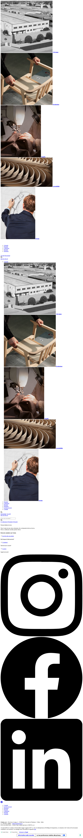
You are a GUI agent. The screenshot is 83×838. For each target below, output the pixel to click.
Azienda (6, 245)
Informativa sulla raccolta (26, 835)
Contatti (6, 509)
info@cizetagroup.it (17, 823)
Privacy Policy (14, 832)
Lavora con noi (8, 508)
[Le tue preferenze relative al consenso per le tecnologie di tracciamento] (80, 835)
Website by (23, 832)
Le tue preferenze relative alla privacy (49, 835)
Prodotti (6, 247)
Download (7, 255)
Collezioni (6, 248)
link (35, 829)
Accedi (2, 255)
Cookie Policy (5, 832)
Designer (6, 251)
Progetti (6, 249)
